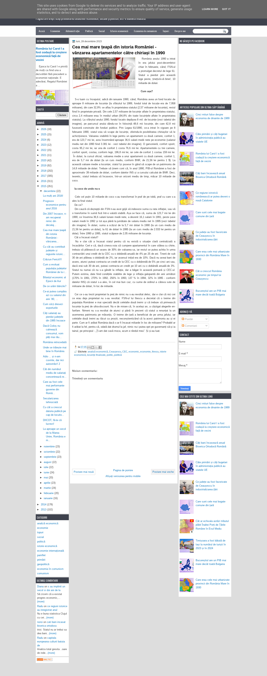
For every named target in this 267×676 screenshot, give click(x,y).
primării (41, 559)
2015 (44, 186)
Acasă (42, 31)
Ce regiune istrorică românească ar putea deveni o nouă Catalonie (213, 196)
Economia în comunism (145, 31)
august (48, 462)
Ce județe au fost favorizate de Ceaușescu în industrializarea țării (211, 236)
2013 (44, 509)
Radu (40, 606)
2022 (44, 150)
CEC (124, 351)
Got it (226, 9)
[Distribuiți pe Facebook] (100, 347)
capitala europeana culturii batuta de (51, 641)
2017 (44, 175)
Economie (55, 31)
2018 (44, 170)
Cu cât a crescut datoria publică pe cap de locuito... (54, 411)
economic (134, 351)
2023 (44, 144)
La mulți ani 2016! (53, 195)
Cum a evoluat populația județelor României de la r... (54, 268)
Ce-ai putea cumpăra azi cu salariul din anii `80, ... (54, 295)
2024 (44, 139)
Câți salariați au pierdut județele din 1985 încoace (54, 317)
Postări (188, 319)
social (40, 537)
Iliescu (155, 351)
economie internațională (50, 550)
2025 (44, 134)
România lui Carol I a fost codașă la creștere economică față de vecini (213, 157)
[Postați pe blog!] (93, 347)
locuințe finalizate (96, 355)
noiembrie (50, 446)
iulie (46, 467)
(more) (40, 601)
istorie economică (47, 546)
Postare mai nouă (84, 471)
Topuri (165, 31)
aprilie (47, 482)
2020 (44, 160)
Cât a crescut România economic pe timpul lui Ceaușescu (209, 275)
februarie (49, 493)
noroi (40, 622)
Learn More (210, 9)
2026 (44, 129)
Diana (40, 586)
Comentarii (190, 325)
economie (145, 351)
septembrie (50, 456)
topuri (40, 532)
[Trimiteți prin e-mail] (89, 347)
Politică (89, 31)
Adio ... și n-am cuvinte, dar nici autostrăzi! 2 (53, 360)
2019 (44, 165)
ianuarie (48, 498)
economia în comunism (50, 568)
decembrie (50, 191)
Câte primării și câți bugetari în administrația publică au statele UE (211, 138)
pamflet (41, 555)
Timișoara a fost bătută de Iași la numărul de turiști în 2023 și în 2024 (211, 544)
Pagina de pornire (123, 470)
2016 (44, 181)
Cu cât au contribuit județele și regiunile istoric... (54, 250)
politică (118, 355)
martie (48, 487)
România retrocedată (54, 342)
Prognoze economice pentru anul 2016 (54, 205)
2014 (44, 504)
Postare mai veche (163, 471)
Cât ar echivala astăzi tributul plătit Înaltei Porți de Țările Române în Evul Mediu (212, 525)
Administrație (73, 31)
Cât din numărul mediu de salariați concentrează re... (54, 373)
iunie (47, 472)
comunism (43, 573)
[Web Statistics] (44, 660)
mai (46, 477)
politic (110, 355)
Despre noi (180, 31)
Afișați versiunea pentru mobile (123, 476)
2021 (44, 155)
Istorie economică (119, 31)
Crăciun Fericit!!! (52, 259)
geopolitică (43, 564)
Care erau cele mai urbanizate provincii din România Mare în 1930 (212, 255)
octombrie (50, 451)
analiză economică (98, 351)
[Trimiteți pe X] (96, 347)
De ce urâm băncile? (54, 286)
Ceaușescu (115, 351)
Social (102, 31)
